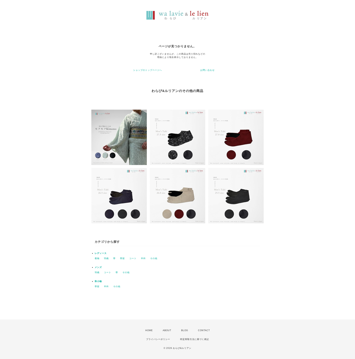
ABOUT (167, 330)
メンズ (98, 267)
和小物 (98, 281)
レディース (101, 253)
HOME (149, 330)
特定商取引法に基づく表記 (194, 339)
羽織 (106, 258)
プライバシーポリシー (158, 339)
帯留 (122, 258)
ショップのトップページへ (147, 70)
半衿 (143, 258)
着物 (97, 258)
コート (132, 258)
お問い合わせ (207, 70)
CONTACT (204, 330)
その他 (153, 258)
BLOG (184, 330)
